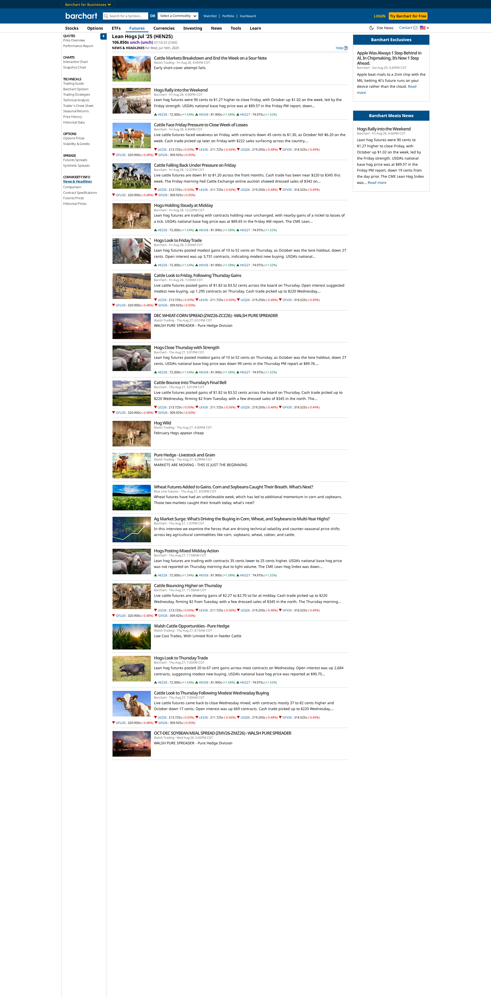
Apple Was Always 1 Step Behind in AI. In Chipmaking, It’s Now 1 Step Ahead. (389, 58)
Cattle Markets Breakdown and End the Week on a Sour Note (210, 58)
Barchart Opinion (75, 89)
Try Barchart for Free (408, 16)
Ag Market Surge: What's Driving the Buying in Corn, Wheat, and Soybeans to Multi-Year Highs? (242, 518)
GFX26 (163, 155)
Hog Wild (162, 422)
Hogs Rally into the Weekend (181, 90)
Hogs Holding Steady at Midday (183, 205)
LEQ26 (245, 149)
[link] (342, 48)
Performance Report (78, 45)
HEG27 (245, 114)
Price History (72, 116)
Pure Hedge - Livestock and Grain (184, 454)
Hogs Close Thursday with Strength (186, 347)
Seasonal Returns (76, 111)
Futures (137, 28)
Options (95, 28)
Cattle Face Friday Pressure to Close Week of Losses (201, 124)
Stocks (72, 28)
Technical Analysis (76, 100)
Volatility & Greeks (76, 143)
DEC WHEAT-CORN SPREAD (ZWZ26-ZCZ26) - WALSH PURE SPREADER (216, 315)
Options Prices (73, 138)
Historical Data (74, 122)
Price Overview (74, 40)
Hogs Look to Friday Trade (178, 240)
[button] (424, 28)
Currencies (164, 28)
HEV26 (203, 114)
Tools (236, 28)
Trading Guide (73, 83)
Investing (192, 28)
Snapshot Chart (74, 67)
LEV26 (203, 149)
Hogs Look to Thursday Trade (181, 657)
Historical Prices (74, 203)
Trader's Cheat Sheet (78, 105)
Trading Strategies (76, 94)
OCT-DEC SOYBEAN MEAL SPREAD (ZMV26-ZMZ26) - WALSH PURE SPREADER (222, 733)
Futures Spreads (75, 160)
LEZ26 (162, 149)
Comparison (72, 187)
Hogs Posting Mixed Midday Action (186, 550)
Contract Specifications (80, 192)
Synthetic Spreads (76, 165)
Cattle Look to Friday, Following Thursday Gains (197, 275)
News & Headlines (77, 181)
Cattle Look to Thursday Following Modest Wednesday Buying (211, 693)
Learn (255, 28)
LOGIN (379, 16)
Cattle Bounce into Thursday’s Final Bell (190, 382)
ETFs (116, 28)
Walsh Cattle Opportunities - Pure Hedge (191, 626)
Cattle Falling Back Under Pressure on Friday (195, 165)
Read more (377, 182)
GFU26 (121, 155)
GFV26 (287, 149)
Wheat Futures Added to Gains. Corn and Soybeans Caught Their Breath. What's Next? (233, 486)
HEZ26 (162, 114)
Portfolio (228, 16)
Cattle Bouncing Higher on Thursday (188, 585)
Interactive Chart (75, 61)
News (216, 28)
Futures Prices (73, 198)
